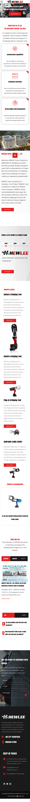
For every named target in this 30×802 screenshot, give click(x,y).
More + (23, 559)
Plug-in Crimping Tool (12, 400)
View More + (15, 14)
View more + (13, 599)
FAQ (5, 615)
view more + (7, 209)
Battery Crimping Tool (13, 294)
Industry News (14, 559)
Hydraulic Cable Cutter (13, 441)
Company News (6, 559)
